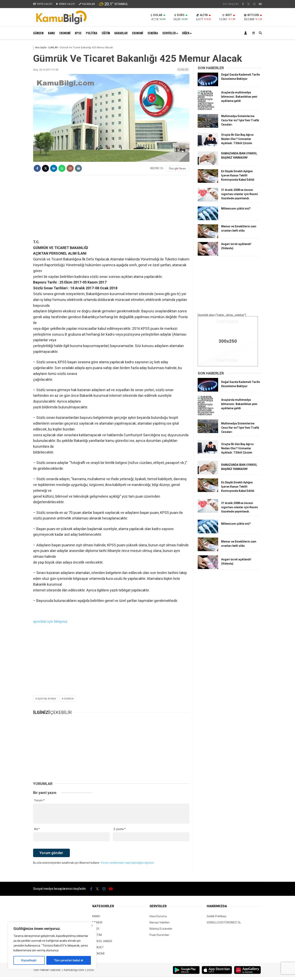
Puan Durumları (159, 935)
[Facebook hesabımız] (243, 4)
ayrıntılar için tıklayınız (50, 621)
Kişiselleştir (29, 960)
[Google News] (177, 168)
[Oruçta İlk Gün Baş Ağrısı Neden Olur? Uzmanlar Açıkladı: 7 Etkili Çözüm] (208, 145)
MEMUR (97, 922)
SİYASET (98, 947)
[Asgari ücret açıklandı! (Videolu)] (208, 254)
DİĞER (185, 33)
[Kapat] (92, 925)
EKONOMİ (64, 33)
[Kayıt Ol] (246, 32)
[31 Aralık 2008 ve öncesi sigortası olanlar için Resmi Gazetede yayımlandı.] (208, 200)
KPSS (78, 33)
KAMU (51, 33)
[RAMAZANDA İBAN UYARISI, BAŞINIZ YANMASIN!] (208, 164)
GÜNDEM (38, 33)
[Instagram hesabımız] (254, 4)
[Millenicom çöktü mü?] (208, 219)
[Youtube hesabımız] (260, 4)
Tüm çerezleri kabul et (68, 960)
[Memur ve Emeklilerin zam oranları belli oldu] (208, 237)
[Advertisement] (111, 207)
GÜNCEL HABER (102, 941)
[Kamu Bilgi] (60, 24)
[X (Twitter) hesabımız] (248, 4)
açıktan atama (46, 698)
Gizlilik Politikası (216, 916)
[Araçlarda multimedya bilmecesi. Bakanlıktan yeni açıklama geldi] (208, 108)
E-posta (120, 829)
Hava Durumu (158, 916)
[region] (52, 945)
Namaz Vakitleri (160, 922)
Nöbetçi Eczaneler (161, 928)
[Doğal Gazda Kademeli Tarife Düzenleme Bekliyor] (208, 85)
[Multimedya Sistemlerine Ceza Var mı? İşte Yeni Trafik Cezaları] (208, 126)
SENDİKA (153, 33)
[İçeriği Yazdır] (78, 168)
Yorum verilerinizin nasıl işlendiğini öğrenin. (128, 862)
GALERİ (44, 4)
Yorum (39, 800)
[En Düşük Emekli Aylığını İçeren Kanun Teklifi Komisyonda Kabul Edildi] (208, 181)
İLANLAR (183, 69)
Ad (37, 829)
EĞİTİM (106, 33)
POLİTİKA (91, 33)
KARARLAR (121, 33)
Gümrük (69, 698)
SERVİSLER (169, 33)
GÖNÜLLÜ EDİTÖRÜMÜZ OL (224, 922)
